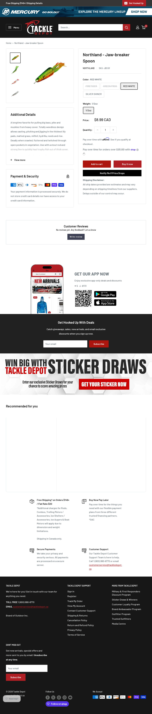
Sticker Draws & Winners (124, 599)
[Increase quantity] (113, 130)
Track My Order (75, 601)
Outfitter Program (121, 614)
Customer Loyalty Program (126, 604)
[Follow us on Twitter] (53, 697)
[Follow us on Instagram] (64, 697)
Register (71, 596)
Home (8, 43)
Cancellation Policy (77, 620)
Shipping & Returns (77, 615)
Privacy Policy (74, 629)
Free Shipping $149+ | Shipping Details (24, 3)
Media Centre (119, 623)
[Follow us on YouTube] (70, 697)
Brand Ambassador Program (126, 609)
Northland (89, 68)
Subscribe (99, 343)
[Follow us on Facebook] (48, 697)
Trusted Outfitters (121, 618)
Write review (76, 236)
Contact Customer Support (81, 610)
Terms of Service (76, 634)
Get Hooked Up (136, 3)
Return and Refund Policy (80, 625)
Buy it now (127, 164)
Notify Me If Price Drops (112, 173)
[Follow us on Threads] (59, 697)
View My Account (76, 605)
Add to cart (97, 164)
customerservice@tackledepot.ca (30, 606)
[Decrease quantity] (97, 130)
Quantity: (87, 129)
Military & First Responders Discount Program (126, 593)
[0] (143, 27)
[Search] (126, 27)
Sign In (70, 591)
